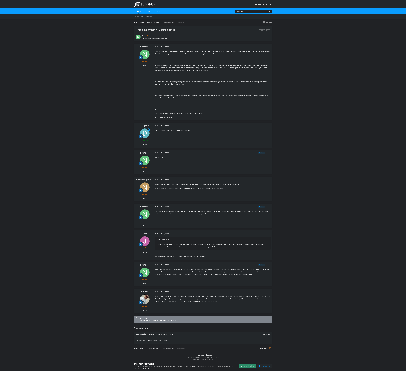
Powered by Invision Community (203, 359)
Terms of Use (144, 368)
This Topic (261, 11)
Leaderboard (138, 16)
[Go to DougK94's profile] (145, 133)
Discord (157, 11)
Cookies (209, 355)
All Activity (148, 11)
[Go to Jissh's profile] (145, 241)
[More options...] (268, 47)
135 (145, 310)
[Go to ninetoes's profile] (138, 37)
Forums (138, 11)
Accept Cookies (248, 366)
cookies (147, 366)
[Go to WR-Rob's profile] (145, 299)
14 (145, 65)
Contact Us (200, 355)
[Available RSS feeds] (270, 348)
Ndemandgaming (144, 180)
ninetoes (144, 47)
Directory (149, 16)
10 (145, 198)
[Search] (270, 11)
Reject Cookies (264, 366)
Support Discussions (160, 38)
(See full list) (266, 334)
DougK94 (144, 126)
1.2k (145, 144)
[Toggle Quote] (158, 239)
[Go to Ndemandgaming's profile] (145, 187)
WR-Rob (144, 292)
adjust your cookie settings (198, 366)
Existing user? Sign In (263, 4)
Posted (162, 47)
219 (145, 252)
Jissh (144, 234)
